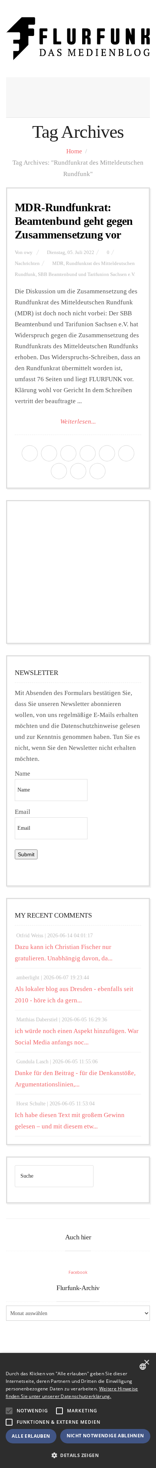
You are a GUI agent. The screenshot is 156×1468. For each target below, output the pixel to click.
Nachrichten (27, 263)
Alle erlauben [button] (31, 1436)
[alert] (78, 1410)
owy (28, 252)
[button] (9, 1410)
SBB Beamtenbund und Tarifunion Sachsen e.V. (86, 274)
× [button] (146, 1362)
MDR (58, 263)
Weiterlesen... (78, 421)
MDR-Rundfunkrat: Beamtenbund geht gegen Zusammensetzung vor (74, 221)
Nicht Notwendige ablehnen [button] (105, 1435)
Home (74, 151)
